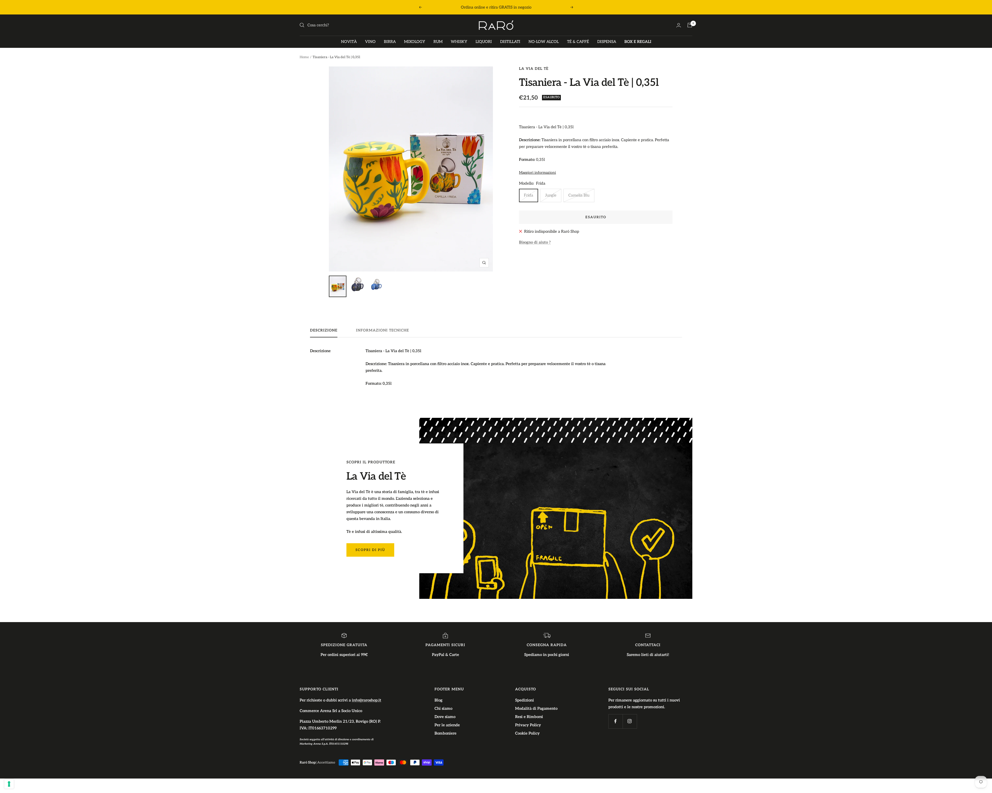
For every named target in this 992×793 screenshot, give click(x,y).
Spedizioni (524, 700)
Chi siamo (443, 708)
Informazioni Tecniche (382, 330)
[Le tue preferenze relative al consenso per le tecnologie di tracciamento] (9, 784)
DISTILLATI (510, 41)
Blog (439, 700)
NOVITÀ (349, 41)
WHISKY (459, 41)
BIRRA (390, 41)
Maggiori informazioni (537, 172)
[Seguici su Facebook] (615, 721)
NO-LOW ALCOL (544, 41)
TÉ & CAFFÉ (578, 41)
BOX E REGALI (637, 41)
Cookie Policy (527, 733)
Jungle (550, 195)
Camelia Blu (579, 195)
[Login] (678, 25)
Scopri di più (370, 550)
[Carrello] (689, 25)
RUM (438, 41)
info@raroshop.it (366, 700)
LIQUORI (484, 41)
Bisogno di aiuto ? (535, 242)
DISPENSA (606, 41)
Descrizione (323, 330)
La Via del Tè (533, 68)
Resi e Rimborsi (529, 716)
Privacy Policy (528, 725)
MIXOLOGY (414, 41)
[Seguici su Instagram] (630, 721)
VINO (370, 41)
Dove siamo (445, 716)
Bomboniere (445, 733)
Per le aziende (447, 725)
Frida (528, 195)
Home (304, 57)
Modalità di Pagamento (536, 708)
